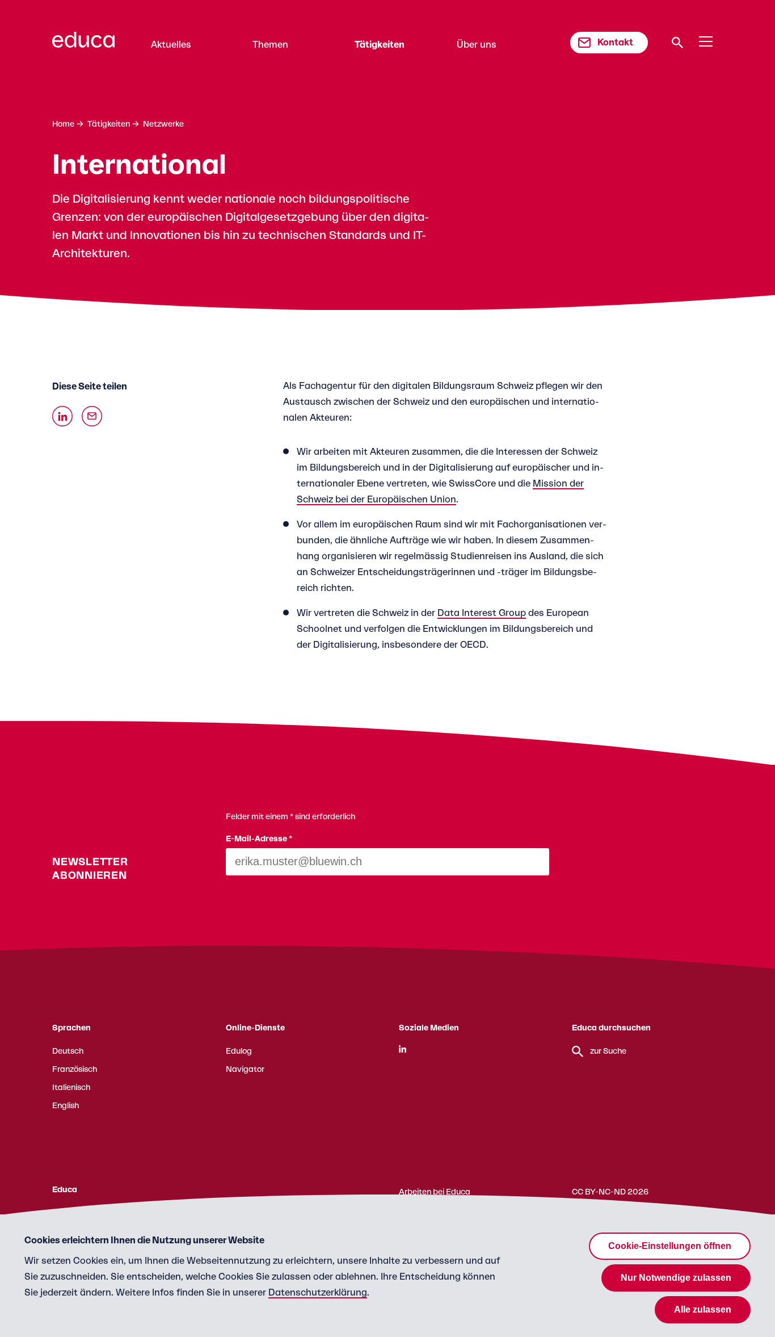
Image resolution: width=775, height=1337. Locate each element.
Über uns (476, 44)
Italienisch (71, 1088)
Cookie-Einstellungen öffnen (669, 1246)
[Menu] (706, 42)
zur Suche (608, 1051)
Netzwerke (163, 124)
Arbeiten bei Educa (434, 1192)
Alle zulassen (702, 1309)
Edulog (239, 1051)
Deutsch (67, 1051)
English (65, 1106)
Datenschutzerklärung (317, 1292)
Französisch (74, 1070)
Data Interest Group (481, 613)
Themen (270, 44)
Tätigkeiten (380, 44)
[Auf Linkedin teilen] (62, 416)
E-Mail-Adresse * (259, 839)
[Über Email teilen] (92, 416)
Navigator (245, 1070)
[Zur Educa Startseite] (83, 44)
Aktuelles (171, 44)
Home (63, 124)
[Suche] (677, 42)
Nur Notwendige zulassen (676, 1277)
